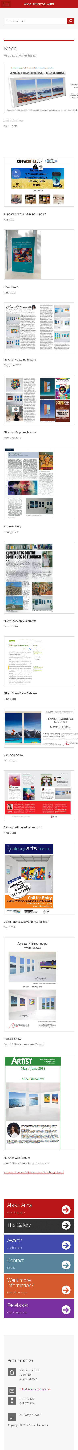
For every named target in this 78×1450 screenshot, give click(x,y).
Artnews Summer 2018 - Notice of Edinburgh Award (34, 1172)
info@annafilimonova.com (35, 1389)
